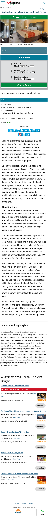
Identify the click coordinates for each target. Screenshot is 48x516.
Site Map (23, 503)
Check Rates (24, 85)
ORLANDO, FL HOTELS (6, 7)
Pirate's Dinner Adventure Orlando (15, 386)
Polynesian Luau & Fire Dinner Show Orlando (19, 474)
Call (4, 50)
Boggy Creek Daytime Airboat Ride (15, 432)
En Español (43, 9)
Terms (31, 503)
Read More (16, 417)
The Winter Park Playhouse (12, 453)
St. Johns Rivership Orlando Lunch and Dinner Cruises (23, 411)
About (17, 503)
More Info (40, 405)
